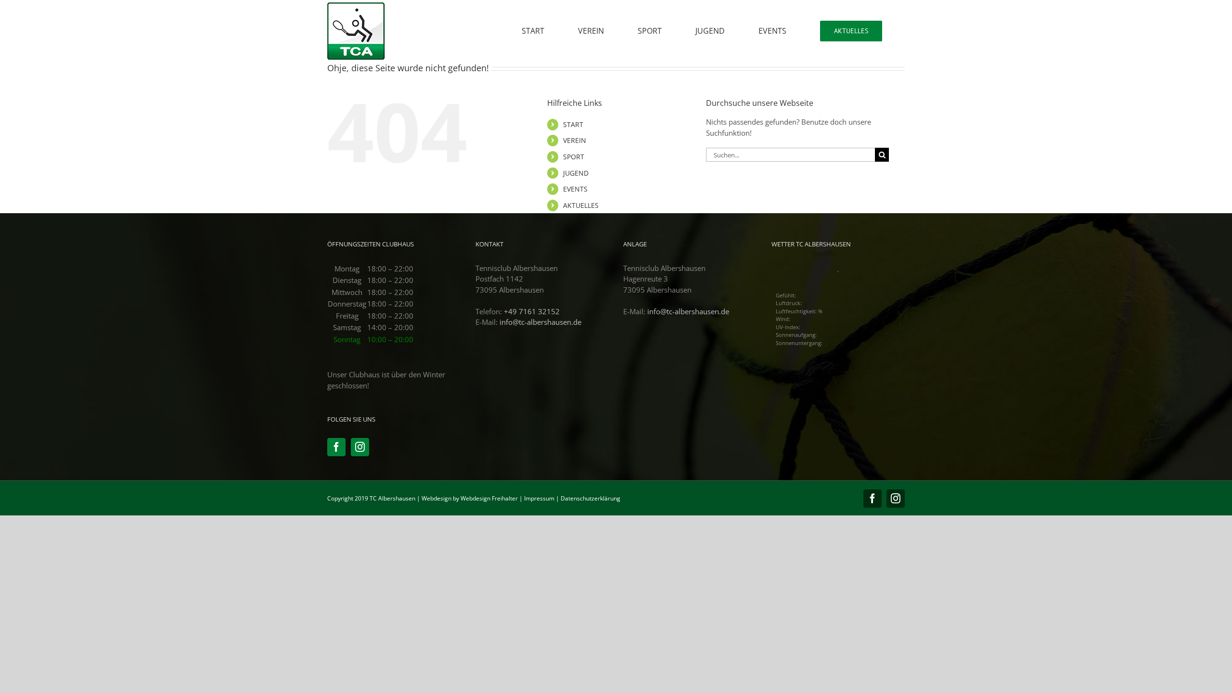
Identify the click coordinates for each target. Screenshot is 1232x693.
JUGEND (576, 173)
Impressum (539, 498)
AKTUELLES (581, 205)
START (573, 124)
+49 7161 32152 (532, 311)
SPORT (573, 156)
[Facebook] (336, 447)
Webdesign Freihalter (489, 498)
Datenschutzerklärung (590, 498)
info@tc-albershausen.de (540, 322)
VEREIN (574, 140)
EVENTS (575, 188)
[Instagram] (360, 447)
